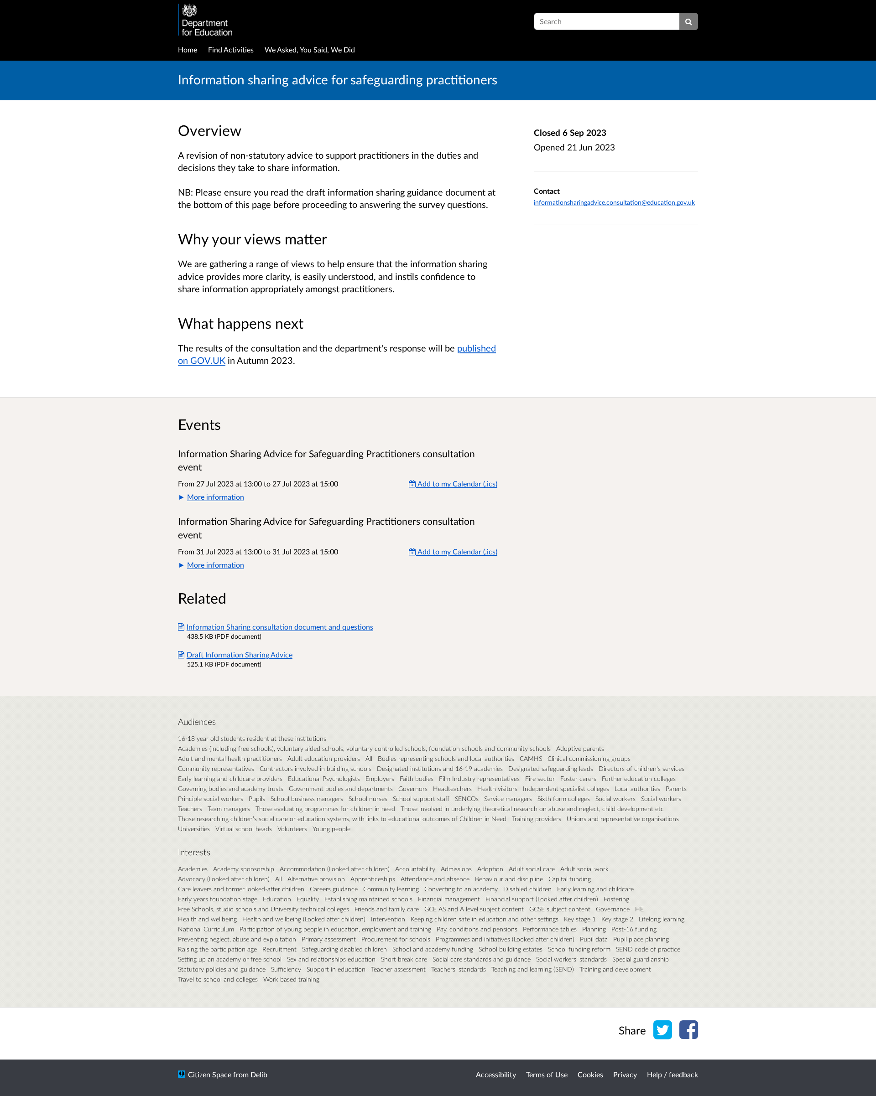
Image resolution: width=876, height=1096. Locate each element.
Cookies (590, 1074)
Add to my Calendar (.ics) (456, 483)
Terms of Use (547, 1074)
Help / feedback (672, 1074)
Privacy (625, 1074)
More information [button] (215, 496)
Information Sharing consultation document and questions (280, 626)
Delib (258, 1074)
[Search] (688, 21)
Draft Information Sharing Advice (239, 654)
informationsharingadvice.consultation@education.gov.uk (614, 202)
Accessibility (496, 1074)
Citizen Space (209, 1074)
